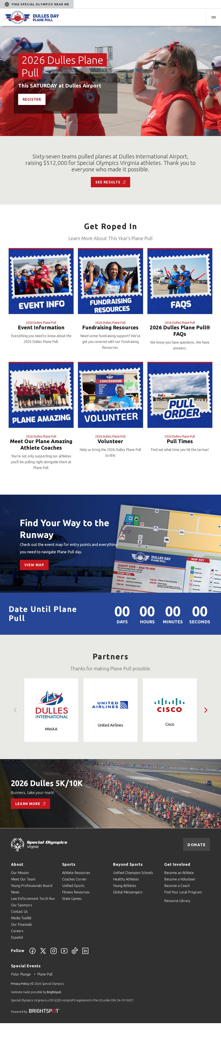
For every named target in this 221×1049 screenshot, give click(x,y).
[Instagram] (53, 953)
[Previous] (15, 710)
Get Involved (177, 864)
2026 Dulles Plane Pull (41, 322)
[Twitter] (43, 953)
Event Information (41, 327)
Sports (69, 864)
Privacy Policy (20, 983)
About (17, 864)
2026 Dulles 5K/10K (47, 783)
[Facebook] (32, 953)
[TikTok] (75, 953)
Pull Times (180, 441)
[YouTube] (64, 953)
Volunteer (110, 441)
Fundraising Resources (110, 327)
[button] (213, 17)
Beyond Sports (128, 864)
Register (32, 99)
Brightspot (54, 992)
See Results (108, 182)
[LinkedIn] (85, 953)
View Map (34, 565)
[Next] (205, 710)
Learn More (27, 803)
